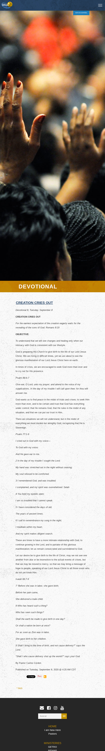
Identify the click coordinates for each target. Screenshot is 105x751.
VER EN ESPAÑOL (81, 13)
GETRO (52, 747)
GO (64, 716)
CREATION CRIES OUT (34, 303)
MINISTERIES (52, 743)
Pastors (52, 733)
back (20, 688)
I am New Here (52, 730)
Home (52, 726)
